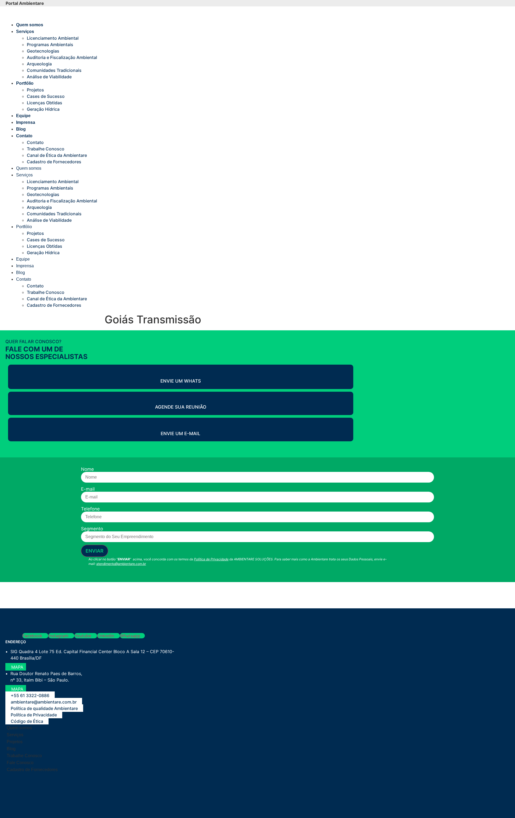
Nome (87, 469)
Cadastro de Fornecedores (54, 161)
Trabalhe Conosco (45, 148)
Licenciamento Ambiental (53, 38)
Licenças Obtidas (44, 102)
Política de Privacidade (211, 559)
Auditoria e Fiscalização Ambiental (62, 57)
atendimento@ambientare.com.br (121, 564)
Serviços (25, 31)
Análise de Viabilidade (49, 76)
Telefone (90, 509)
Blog (21, 129)
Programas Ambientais (50, 44)
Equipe (23, 115)
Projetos (35, 89)
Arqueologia (39, 63)
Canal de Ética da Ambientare (57, 155)
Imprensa (25, 122)
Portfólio (25, 83)
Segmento (92, 529)
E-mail (88, 489)
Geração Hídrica (43, 109)
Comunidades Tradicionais (54, 70)
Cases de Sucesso (46, 96)
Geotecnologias (43, 51)
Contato (24, 136)
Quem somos (29, 25)
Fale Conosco (20, 762)
